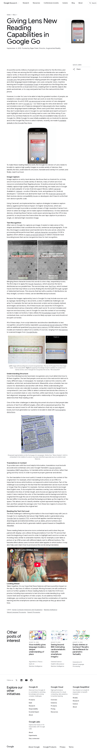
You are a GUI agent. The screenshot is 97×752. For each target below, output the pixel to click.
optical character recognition (46, 232)
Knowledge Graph (31, 84)
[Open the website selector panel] (18, 3)
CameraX (57, 189)
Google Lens (12, 80)
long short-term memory (38, 327)
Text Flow (52, 286)
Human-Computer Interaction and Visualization (27, 610)
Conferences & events (51, 3)
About (80, 3)
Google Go (27, 104)
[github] (31, 680)
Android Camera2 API (57, 194)
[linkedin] (21, 680)
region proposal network (35, 235)
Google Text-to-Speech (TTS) (18, 518)
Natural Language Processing (16, 612)
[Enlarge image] (88, 41)
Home (9, 14)
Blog (73, 3)
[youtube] (26, 680)
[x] (16, 680)
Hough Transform (35, 284)
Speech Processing (33, 612)
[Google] (10, 746)
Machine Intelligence (50, 610)
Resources (36, 3)
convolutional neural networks (50, 325)
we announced (34, 101)
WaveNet (10, 526)
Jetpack (19, 191)
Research (26, 3)
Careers (65, 3)
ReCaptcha (63, 330)
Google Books (31, 332)
